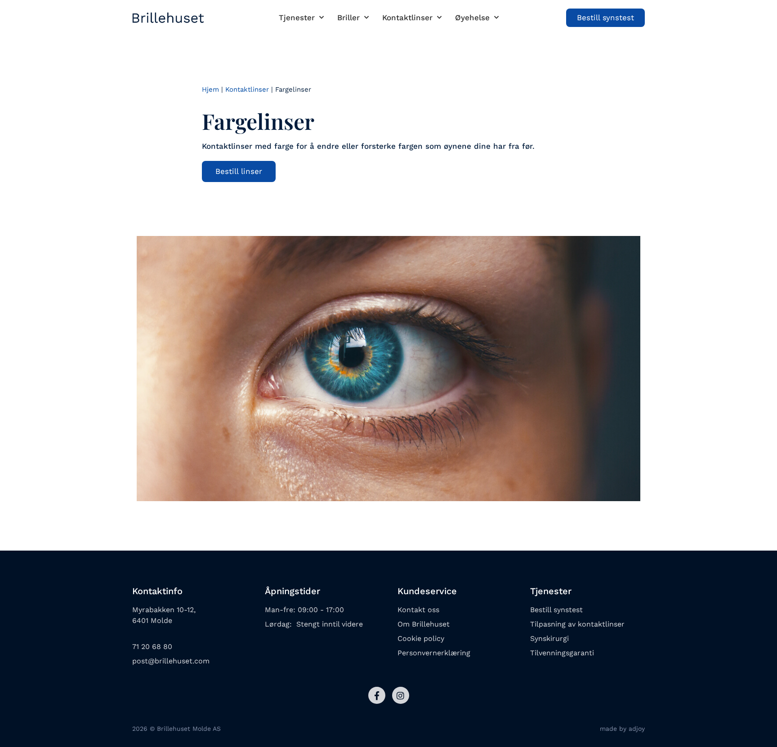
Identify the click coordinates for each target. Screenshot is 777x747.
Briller (348, 17)
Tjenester (297, 17)
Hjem (210, 89)
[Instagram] (400, 695)
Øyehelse (472, 17)
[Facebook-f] (376, 695)
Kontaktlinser (407, 17)
